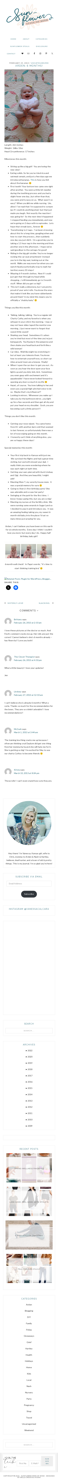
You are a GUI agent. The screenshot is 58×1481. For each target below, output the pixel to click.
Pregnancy (29, 1405)
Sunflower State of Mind (29, 17)
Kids (29, 1373)
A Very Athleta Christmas (29, 1236)
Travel (29, 1417)
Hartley (28, 1348)
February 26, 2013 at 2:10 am (28, 622)
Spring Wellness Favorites (29, 1169)
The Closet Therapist (24, 656)
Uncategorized (40, 63)
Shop (29, 1411)
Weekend (29, 1430)
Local (29, 1380)
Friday (29, 1329)
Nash (29, 1386)
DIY (29, 1317)
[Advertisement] (29, 967)
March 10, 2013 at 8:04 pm (26, 773)
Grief (29, 1342)
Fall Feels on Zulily (29, 1269)
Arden (29, 1304)
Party (29, 1399)
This (32, 180)
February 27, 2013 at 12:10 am (28, 695)
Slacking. (44, 603)
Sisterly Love (15, 603)
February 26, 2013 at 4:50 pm (28, 660)
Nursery (29, 1392)
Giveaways (29, 1336)
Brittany (18, 619)
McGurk (18, 729)
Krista (17, 769)
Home (29, 1367)
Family (29, 1323)
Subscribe (29, 894)
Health (29, 1355)
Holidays (29, 1361)
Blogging (29, 1310)
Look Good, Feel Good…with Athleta (29, 1202)
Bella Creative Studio (30, 1477)
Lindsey (17, 691)
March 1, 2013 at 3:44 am (26, 732)
